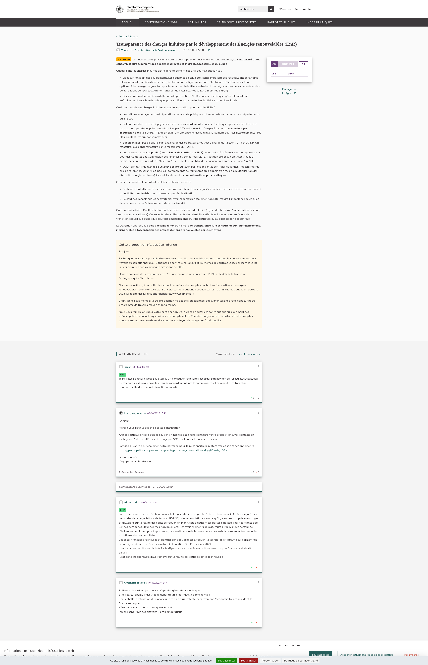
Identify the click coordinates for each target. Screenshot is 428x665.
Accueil (128, 22)
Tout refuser (248, 660)
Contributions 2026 (161, 22)
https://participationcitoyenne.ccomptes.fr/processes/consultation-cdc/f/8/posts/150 (173, 450)
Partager (288, 89)
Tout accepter (320, 654)
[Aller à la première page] (138, 9)
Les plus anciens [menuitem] (248, 354)
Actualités (197, 22)
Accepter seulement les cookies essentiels (366, 654)
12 (275, 64)
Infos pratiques (319, 22)
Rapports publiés (281, 22)
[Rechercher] (271, 9)
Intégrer (287, 93)
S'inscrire (285, 9)
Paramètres (411, 654)
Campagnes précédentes (237, 22)
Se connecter (303, 9)
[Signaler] (209, 50)
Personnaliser (270, 660)
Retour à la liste (128, 36)
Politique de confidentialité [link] (301, 660)
